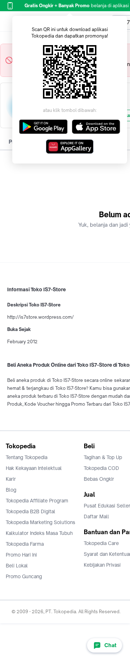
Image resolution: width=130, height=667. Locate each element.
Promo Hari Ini (21, 555)
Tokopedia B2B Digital (30, 511)
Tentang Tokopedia (26, 457)
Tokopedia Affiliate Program (37, 500)
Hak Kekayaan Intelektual (34, 468)
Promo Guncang (24, 576)
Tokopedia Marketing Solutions (40, 522)
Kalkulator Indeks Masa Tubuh (39, 533)
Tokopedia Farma (25, 544)
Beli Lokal (17, 565)
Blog (11, 490)
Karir (11, 479)
